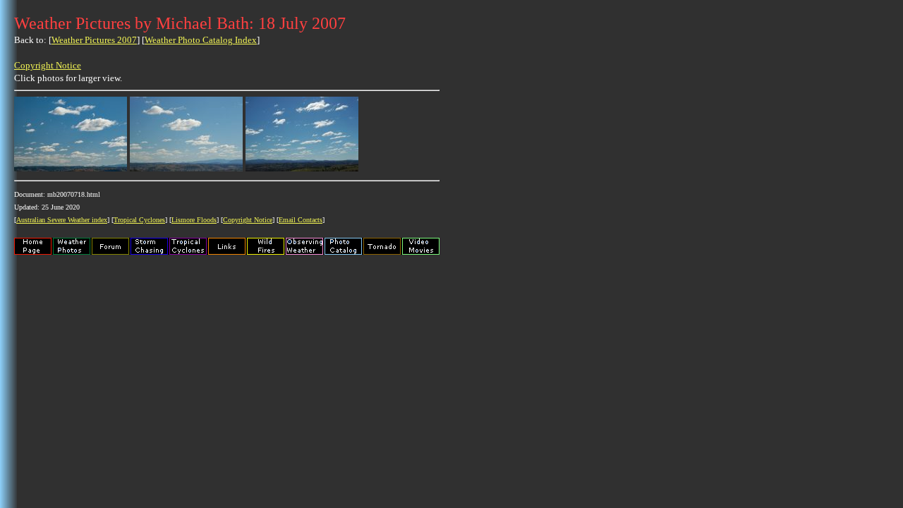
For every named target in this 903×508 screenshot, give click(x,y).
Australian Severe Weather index (61, 220)
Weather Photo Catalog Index (201, 40)
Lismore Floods (194, 220)
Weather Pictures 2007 (94, 40)
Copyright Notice (47, 65)
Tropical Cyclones (139, 220)
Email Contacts (300, 220)
